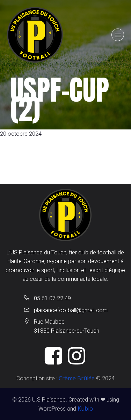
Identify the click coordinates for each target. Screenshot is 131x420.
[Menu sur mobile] (117, 35)
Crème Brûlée (77, 378)
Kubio (85, 408)
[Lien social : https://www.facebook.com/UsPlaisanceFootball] (54, 356)
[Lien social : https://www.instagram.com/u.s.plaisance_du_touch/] (77, 356)
